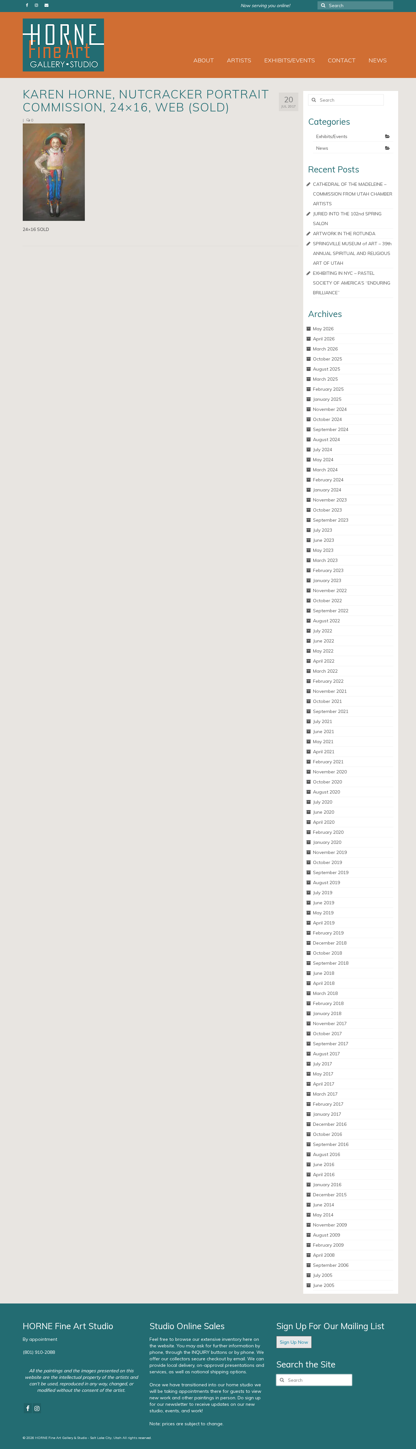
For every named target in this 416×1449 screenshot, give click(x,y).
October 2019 (327, 862)
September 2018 (330, 963)
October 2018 (327, 953)
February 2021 (328, 762)
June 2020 (323, 812)
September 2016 (330, 1144)
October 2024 (327, 419)
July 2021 (322, 721)
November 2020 (330, 772)
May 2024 (323, 460)
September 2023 (330, 520)
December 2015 (329, 1195)
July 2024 (322, 449)
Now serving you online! (265, 5)
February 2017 (328, 1104)
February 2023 (328, 570)
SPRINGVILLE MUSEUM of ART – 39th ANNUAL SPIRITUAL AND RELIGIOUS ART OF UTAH (352, 253)
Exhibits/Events (331, 136)
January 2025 (327, 399)
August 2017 (326, 1054)
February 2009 (328, 1245)
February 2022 (328, 681)
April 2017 (323, 1084)
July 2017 (322, 1064)
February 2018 (328, 1003)
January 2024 (327, 490)
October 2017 (327, 1033)
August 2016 (326, 1154)
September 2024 (330, 429)
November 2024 (330, 409)
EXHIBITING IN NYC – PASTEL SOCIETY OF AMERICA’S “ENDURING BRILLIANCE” (351, 283)
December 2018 (329, 943)
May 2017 (323, 1074)
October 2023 (327, 510)
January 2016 (327, 1185)
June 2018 (323, 973)
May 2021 (323, 741)
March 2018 (325, 993)
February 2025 (328, 389)
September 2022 (330, 611)
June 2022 (323, 641)
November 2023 (330, 500)
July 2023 (322, 530)
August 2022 (326, 621)
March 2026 (325, 349)
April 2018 (323, 983)
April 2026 (323, 339)
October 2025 (327, 359)
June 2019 (323, 903)
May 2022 (323, 651)
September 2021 (330, 711)
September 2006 (330, 1265)
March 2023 (325, 560)
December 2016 (329, 1124)
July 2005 (322, 1275)
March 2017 (325, 1094)
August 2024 (326, 439)
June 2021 (323, 731)
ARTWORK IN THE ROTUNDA (344, 233)
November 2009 (330, 1225)
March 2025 (325, 379)
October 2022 (327, 601)
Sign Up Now (294, 1342)
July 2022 (322, 631)
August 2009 (326, 1235)
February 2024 (328, 480)
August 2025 (326, 369)
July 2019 (322, 893)
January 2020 (327, 842)
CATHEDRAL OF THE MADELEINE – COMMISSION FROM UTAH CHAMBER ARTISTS (352, 194)
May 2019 (323, 913)
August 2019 (326, 882)
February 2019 (328, 933)
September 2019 (330, 872)
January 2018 (327, 1013)
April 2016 (323, 1174)
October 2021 (327, 701)
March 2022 (325, 671)
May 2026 (323, 329)
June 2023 (323, 540)
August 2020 (326, 792)
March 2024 (325, 470)
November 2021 (330, 691)
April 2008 (323, 1255)
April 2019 (323, 923)
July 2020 (322, 802)
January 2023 (327, 580)
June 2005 (323, 1285)
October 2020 (327, 782)
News (322, 148)
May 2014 (323, 1215)
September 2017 (330, 1044)
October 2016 (327, 1134)
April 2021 (323, 752)
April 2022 (323, 661)
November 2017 (330, 1023)
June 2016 (323, 1164)
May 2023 (323, 550)
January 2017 (327, 1114)
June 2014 (323, 1205)
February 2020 (328, 832)
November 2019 (330, 852)
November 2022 (330, 590)
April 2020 (323, 822)
